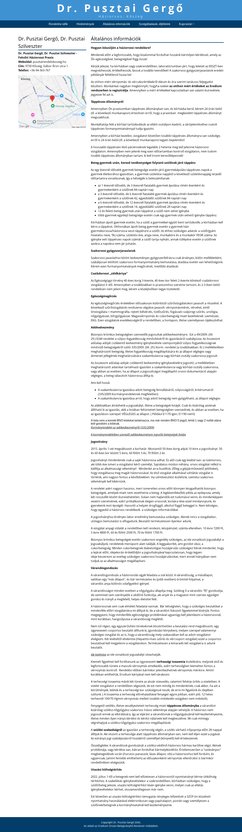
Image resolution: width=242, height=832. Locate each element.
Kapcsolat (185, 24)
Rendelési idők (58, 24)
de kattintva (99, 655)
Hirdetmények (85, 24)
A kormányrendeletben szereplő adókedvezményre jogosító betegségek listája (138, 434)
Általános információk (116, 24)
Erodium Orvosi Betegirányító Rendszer (121, 826)
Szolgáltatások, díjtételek (154, 24)
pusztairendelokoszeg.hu (49, 62)
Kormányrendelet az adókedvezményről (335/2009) (122, 427)
